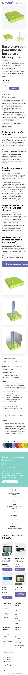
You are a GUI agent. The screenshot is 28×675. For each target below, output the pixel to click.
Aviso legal (5, 638)
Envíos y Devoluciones (19, 645)
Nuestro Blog (5, 617)
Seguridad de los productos (6, 635)
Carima (16, 623)
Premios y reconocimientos (6, 614)
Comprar (13, 88)
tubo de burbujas (8, 117)
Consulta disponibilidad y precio (20, 594)
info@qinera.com (6, 661)
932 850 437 (14, 504)
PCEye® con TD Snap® (19, 559)
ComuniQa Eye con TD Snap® (6, 559)
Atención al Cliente (19, 647)
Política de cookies (7, 643)
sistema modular (14, 225)
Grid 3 (4, 588)
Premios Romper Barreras (18, 613)
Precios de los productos (18, 639)
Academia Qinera (18, 620)
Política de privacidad (7, 641)
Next (25, 36)
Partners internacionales (8, 610)
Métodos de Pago (18, 642)
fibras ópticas (5, 119)
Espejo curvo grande (15, 377)
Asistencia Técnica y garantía (19, 635)
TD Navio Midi (19, 588)
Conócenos (5, 608)
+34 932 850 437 (8, 657)
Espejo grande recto (15, 375)
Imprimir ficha (6, 94)
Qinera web (5, 619)
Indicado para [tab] (6, 361)
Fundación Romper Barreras (19, 617)
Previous (2, 36)
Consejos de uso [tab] (17, 361)
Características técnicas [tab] (9, 358)
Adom (16, 610)
